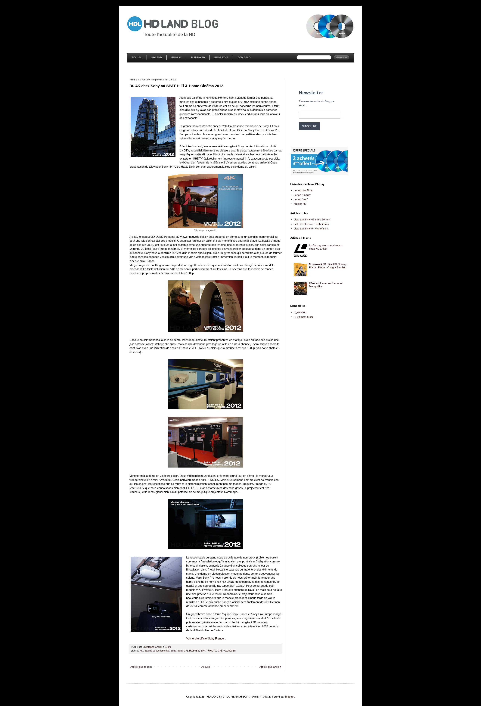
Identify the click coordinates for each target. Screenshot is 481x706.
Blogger (289, 696)
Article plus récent (141, 666)
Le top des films (303, 190)
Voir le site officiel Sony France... (206, 638)
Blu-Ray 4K (221, 57)
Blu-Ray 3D (198, 57)
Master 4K (300, 203)
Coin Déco (244, 57)
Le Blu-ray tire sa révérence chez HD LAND (325, 247)
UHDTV (212, 650)
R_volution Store (303, 316)
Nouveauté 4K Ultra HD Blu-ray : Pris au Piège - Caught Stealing (328, 266)
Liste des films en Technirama (311, 223)
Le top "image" (302, 194)
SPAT (204, 650)
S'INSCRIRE (309, 126)
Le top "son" (301, 199)
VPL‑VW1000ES (227, 650)
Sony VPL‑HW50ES (188, 650)
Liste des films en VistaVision (311, 228)
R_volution (300, 312)
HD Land (156, 57)
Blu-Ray (176, 57)
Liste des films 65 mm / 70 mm (312, 219)
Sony (173, 650)
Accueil (137, 57)
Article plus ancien (270, 666)
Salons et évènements (156, 650)
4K (141, 650)
